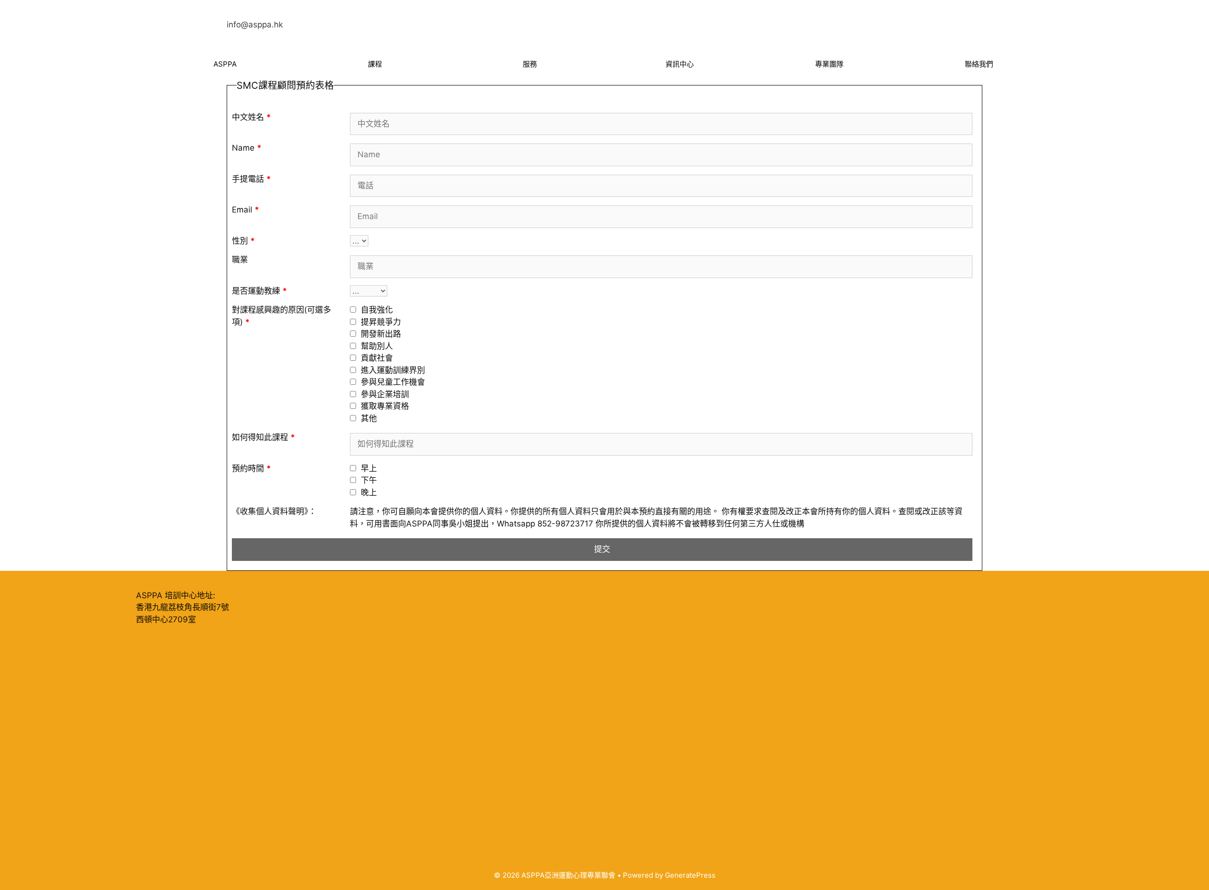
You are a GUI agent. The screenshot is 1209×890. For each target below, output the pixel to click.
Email (245, 209)
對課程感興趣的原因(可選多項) (281, 316)
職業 (240, 259)
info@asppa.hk (255, 24)
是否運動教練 (259, 291)
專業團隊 (829, 63)
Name (247, 148)
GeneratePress (690, 875)
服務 (530, 63)
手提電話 (251, 179)
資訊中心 (679, 63)
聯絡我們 (979, 63)
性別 (243, 241)
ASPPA (225, 63)
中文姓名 (251, 117)
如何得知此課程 (263, 437)
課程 (375, 63)
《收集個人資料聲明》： (274, 511)
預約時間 (251, 468)
